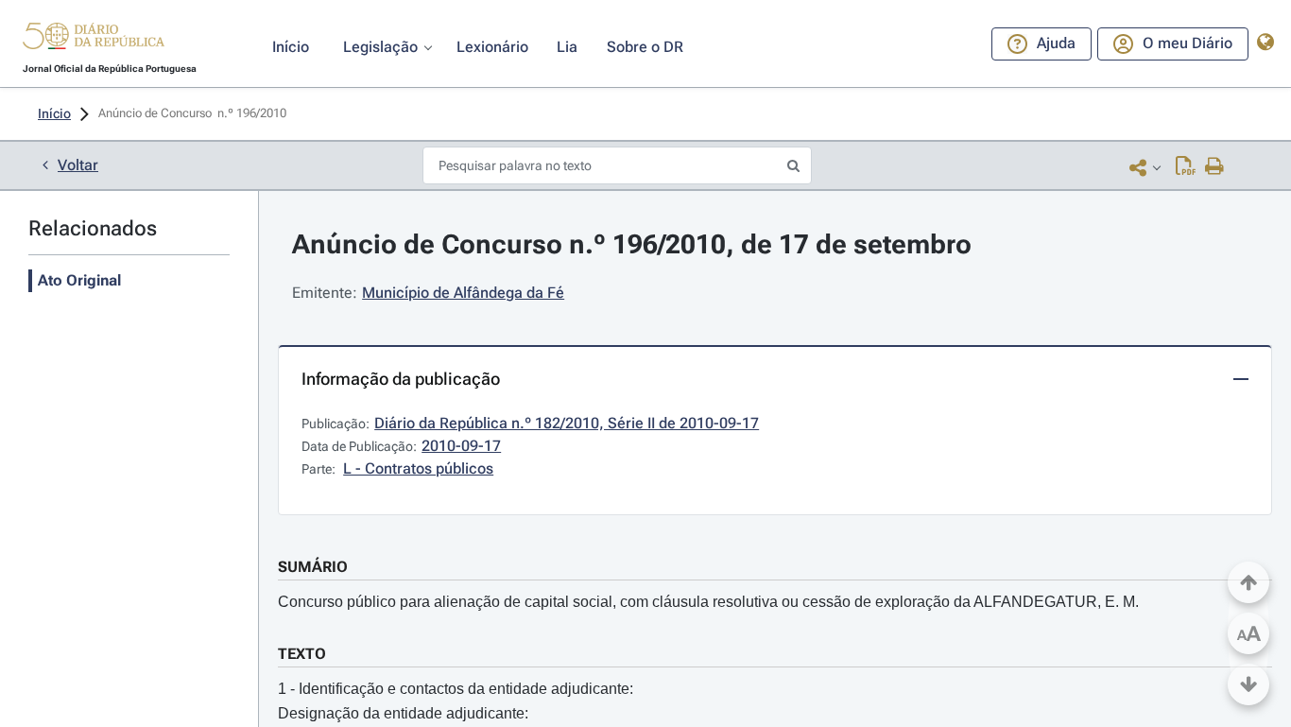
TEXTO (302, 654)
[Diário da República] (93, 40)
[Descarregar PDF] (1186, 167)
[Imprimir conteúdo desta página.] (1215, 167)
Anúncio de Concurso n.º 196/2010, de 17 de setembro (632, 244)
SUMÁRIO (313, 567)
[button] (93, 39)
